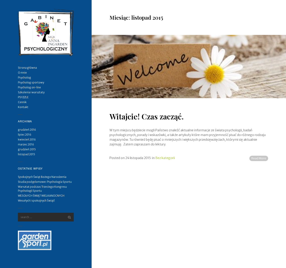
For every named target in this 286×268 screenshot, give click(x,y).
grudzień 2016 (27, 129)
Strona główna (27, 67)
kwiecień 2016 (27, 139)
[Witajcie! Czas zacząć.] (189, 66)
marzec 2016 (26, 144)
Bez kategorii (165, 158)
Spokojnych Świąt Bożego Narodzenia (42, 177)
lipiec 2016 (24, 134)
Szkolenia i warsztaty (31, 92)
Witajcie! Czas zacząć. (146, 116)
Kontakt (23, 107)
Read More (258, 158)
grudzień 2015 (27, 149)
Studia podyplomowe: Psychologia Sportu (45, 181)
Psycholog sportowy (31, 82)
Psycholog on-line (29, 87)
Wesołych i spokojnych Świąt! (36, 200)
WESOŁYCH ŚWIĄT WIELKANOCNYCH (41, 195)
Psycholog (24, 77)
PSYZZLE (23, 97)
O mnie (22, 72)
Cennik (22, 102)
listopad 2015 (26, 154)
